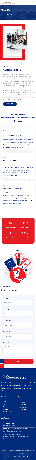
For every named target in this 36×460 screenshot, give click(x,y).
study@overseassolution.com (13, 431)
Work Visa (23, 404)
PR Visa (22, 402)
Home (2, 14)
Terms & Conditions (11, 456)
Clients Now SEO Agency (15, 453)
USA (4, 406)
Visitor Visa (23, 410)
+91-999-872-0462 (9, 425)
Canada (5, 401)
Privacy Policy (21, 456)
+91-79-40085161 (8, 423)
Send (18, 361)
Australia (5, 409)
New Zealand (7, 412)
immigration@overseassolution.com (15, 429)
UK (4, 404)
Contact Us (10, 104)
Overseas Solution (22, 450)
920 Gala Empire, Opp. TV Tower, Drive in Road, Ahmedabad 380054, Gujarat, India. (15, 436)
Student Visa (24, 407)
